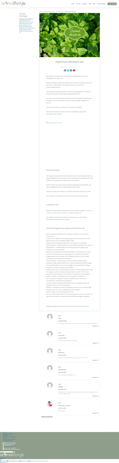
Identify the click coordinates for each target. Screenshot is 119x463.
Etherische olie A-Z (74, 67)
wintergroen (63, 213)
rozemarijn (89, 210)
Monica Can (65, 67)
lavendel (68, 196)
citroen (55, 213)
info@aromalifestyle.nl (9, 446)
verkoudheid (58, 289)
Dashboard (11, 461)
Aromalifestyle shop (83, 306)
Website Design (25, 461)
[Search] (14, 452)
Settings (17, 461)
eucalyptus (49, 213)
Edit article (4, 461)
